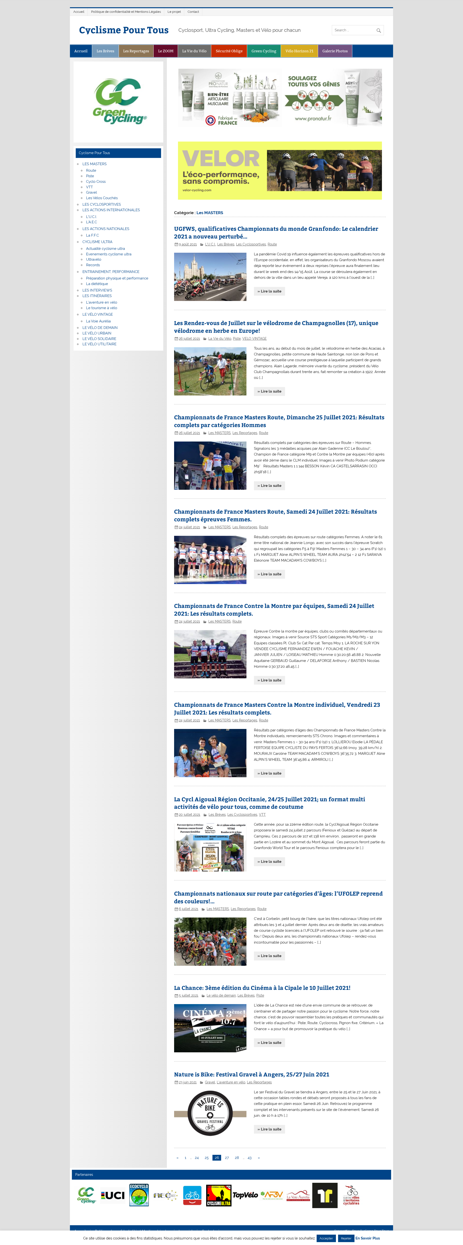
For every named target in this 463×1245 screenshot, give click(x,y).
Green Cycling (264, 51)
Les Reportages (136, 51)
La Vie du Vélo (194, 51)
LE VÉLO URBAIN (96, 333)
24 (197, 1158)
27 (227, 1158)
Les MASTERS (219, 433)
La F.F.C (92, 235)
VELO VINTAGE (254, 338)
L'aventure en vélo (231, 1082)
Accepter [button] (326, 1238)
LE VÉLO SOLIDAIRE (99, 339)
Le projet (174, 12)
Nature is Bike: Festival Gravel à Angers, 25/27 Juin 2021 (251, 1074)
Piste (237, 338)
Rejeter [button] (346, 1238)
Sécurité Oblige (229, 51)
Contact (193, 12)
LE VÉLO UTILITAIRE (99, 344)
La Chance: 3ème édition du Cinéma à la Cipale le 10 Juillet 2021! (262, 987)
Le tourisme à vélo (101, 308)
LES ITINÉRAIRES (97, 296)
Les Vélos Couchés (102, 198)
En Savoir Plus (367, 1238)
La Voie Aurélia (98, 321)
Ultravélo (93, 259)
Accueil (78, 12)
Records (93, 265)
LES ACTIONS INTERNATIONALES (111, 210)
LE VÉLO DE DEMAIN (100, 328)
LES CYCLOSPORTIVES (101, 204)
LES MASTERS (94, 164)
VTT (262, 814)
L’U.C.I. (91, 217)
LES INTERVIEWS (97, 290)
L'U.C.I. (210, 244)
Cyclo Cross (96, 181)
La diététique (97, 284)
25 (207, 1158)
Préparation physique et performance (117, 278)
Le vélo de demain (221, 995)
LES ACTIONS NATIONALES (105, 229)
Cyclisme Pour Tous (124, 29)
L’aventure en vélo (101, 302)
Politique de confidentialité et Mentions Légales (126, 12)
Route (272, 244)
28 (237, 1158)
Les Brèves (105, 51)
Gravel (210, 1082)
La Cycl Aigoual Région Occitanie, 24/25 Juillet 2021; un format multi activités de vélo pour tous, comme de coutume (269, 802)
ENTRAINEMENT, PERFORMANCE (110, 272)
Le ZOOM (165, 51)
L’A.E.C (91, 222)
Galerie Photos (335, 51)
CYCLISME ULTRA (97, 242)
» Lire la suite (269, 291)
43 (250, 1158)
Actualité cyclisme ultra (105, 248)
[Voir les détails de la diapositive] (86, 1195)
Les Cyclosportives (251, 244)
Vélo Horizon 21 (299, 51)
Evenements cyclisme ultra (108, 254)
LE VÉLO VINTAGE (97, 314)
